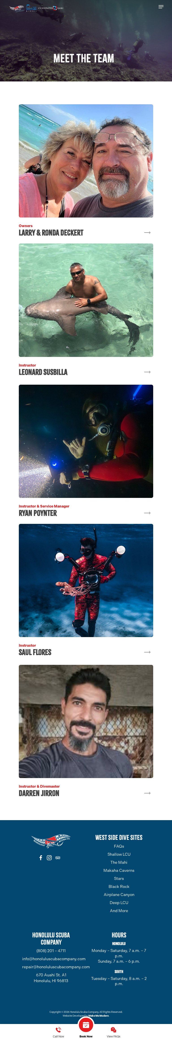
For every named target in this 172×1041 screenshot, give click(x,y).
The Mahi (118, 862)
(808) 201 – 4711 (51, 951)
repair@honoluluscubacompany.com (51, 967)
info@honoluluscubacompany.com (51, 959)
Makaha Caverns (118, 870)
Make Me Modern (98, 1015)
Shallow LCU (119, 854)
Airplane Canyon (119, 894)
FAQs (119, 846)
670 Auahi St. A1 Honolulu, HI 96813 (51, 978)
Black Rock (119, 886)
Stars (119, 878)
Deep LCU (119, 902)
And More (119, 911)
